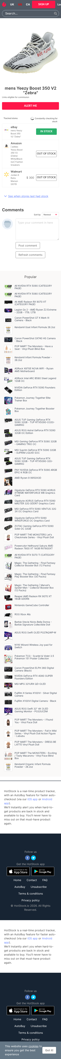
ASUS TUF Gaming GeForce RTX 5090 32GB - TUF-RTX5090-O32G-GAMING (35, 422)
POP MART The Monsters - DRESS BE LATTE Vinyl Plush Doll (35, 743)
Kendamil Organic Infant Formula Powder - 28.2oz (32, 765)
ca (28, 4)
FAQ (44, 880)
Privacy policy (31, 900)
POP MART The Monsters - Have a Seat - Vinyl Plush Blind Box (34, 347)
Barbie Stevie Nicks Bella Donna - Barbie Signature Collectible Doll (33, 623)
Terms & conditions (30, 893)
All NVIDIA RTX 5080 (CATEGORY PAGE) (33, 295)
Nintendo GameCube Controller (32, 605)
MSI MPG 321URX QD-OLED (30, 683)
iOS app (32, 799)
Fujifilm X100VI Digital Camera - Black (35, 700)
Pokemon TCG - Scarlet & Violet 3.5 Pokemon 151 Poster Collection (34, 657)
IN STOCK (46, 131)
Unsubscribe (39, 886)
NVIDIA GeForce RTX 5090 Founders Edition (35, 389)
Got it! (49, 1050)
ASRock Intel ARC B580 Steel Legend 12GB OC (35, 379)
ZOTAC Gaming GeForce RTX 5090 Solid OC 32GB (34, 527)
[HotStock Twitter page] (33, 857)
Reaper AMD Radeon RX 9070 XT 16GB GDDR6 (33, 597)
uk (12, 4)
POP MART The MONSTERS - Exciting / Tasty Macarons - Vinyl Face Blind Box (36, 755)
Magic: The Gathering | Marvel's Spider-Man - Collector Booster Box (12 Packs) (34, 588)
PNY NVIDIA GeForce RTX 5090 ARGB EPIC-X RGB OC (36, 471)
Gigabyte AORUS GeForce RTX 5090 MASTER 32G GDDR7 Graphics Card (35, 502)
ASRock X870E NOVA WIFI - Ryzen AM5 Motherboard (34, 370)
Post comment (27, 245)
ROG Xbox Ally (23, 614)
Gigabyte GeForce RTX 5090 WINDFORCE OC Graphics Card (32, 519)
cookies (33, 1046)
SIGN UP (43, 4)
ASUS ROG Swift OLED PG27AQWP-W (35, 632)
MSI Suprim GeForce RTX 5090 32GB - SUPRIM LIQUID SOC (35, 451)
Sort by (37, 214)
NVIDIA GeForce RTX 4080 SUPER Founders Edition (34, 677)
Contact (32, 880)
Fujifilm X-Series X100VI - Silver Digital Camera (36, 694)
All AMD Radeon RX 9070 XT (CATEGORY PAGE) (30, 303)
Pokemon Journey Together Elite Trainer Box (32, 399)
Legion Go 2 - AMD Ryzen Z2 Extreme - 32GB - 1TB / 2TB (35, 311)
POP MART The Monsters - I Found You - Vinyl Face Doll (34, 721)
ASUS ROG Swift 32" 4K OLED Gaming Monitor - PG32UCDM (31, 710)
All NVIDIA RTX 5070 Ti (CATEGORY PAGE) (34, 556)
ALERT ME (30, 106)
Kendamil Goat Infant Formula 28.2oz (35, 327)
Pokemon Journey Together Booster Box (34, 410)
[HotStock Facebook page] (27, 857)
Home (17, 880)
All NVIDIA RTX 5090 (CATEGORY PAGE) (33, 287)
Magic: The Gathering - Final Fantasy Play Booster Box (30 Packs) (35, 575)
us (20, 4)
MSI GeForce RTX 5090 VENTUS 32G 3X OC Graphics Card (35, 510)
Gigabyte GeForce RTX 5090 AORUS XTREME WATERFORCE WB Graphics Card (35, 493)
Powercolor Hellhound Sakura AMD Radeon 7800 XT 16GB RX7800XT (34, 547)
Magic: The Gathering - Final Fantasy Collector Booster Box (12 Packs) (35, 564)
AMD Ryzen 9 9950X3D (28, 477)
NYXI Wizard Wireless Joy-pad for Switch (33, 646)
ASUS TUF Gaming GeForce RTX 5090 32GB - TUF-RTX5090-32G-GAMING (34, 461)
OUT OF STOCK (46, 153)
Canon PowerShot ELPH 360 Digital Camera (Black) (34, 669)
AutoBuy (19, 886)
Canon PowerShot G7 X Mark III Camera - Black (32, 319)
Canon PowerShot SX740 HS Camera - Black (35, 339)
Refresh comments (30, 254)
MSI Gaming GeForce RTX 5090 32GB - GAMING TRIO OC (36, 443)
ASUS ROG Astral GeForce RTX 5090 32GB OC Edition (35, 431)
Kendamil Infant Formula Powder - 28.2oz (33, 358)
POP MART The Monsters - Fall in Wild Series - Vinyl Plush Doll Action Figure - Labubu (36, 733)
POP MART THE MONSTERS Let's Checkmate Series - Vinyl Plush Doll (34, 536)
